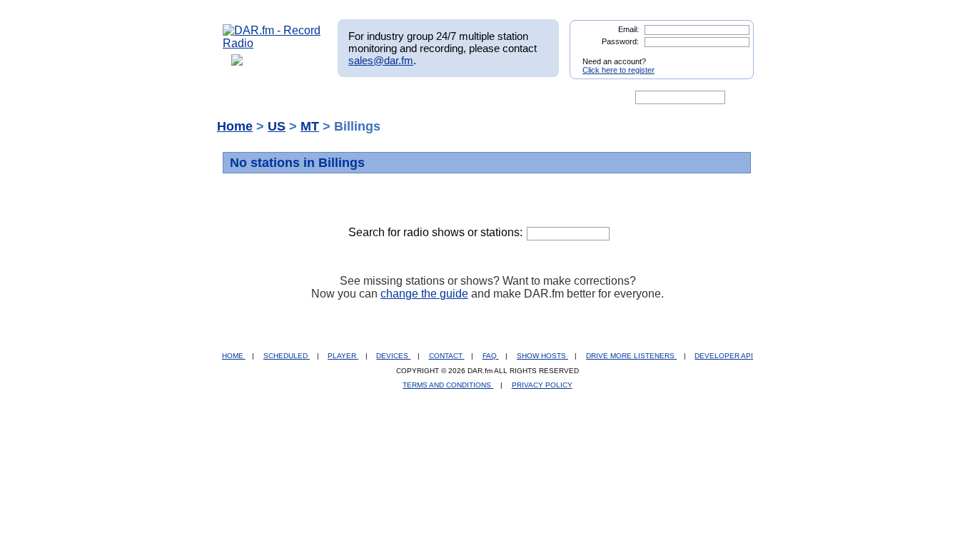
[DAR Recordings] (317, 98)
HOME (234, 356)
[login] (731, 55)
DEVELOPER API (723, 356)
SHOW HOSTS (542, 356)
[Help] (445, 98)
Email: (628, 29)
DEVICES (393, 356)
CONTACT (447, 356)
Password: (620, 41)
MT (309, 126)
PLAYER (343, 356)
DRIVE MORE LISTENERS (631, 356)
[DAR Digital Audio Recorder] (247, 98)
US (277, 126)
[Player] (386, 98)
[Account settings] (556, 98)
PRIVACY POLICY (542, 385)
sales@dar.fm (380, 60)
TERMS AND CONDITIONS (448, 385)
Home (235, 126)
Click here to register (618, 70)
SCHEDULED (286, 356)
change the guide (424, 294)
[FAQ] (499, 98)
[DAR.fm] (272, 43)
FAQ (491, 356)
